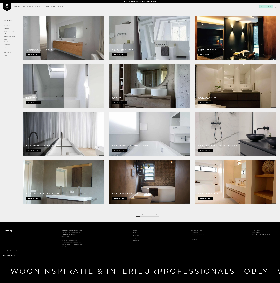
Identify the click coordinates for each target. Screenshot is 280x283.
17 (156, 214)
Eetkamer (6, 28)
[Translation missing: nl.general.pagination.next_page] (161, 214)
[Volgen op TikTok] (13, 251)
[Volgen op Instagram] (7, 251)
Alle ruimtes (8, 20)
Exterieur (6, 34)
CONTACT (60, 6)
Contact (193, 242)
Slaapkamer (7, 44)
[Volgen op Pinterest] (10, 251)
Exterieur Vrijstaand (9, 36)
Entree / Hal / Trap (9, 31)
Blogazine (38, 6)
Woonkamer (7, 52)
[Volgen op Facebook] (3, 251)
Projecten (17, 6)
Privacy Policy (194, 239)
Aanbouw (6, 23)
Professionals (28, 6)
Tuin (5, 47)
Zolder (5, 55)
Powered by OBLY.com (9, 255)
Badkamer (6, 26)
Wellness (6, 50)
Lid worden (136, 240)
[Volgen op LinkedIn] (17, 251)
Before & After (50, 6)
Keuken (6, 39)
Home (135, 230)
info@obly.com (256, 232)
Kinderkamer (7, 42)
